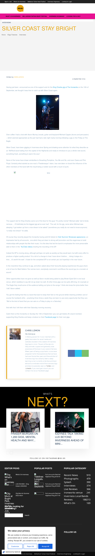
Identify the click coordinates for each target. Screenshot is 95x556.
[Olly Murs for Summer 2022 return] (9, 503)
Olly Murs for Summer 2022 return (22, 494)
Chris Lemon (19, 77)
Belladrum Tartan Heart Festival (36, 1)
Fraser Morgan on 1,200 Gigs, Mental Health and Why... (24, 437)
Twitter (48, 366)
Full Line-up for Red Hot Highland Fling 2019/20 (52, 485)
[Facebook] (71, 353)
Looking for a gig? (67, 1)
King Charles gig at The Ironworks (65, 87)
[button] (87, 16)
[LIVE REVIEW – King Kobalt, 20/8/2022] (9, 486)
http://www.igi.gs (30, 334)
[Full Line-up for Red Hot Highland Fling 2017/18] (39, 495)
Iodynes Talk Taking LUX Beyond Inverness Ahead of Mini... (69, 438)
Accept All (45, 546)
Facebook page (50, 317)
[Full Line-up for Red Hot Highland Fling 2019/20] (39, 486)
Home (4, 35)
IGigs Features (12, 35)
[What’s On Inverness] (9, 479)
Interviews (6, 22)
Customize (15, 546)
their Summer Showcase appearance (71, 237)
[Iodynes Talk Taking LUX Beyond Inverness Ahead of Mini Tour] (69, 422)
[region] (30, 539)
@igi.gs (61, 458)
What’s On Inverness (19, 1)
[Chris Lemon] (16, 352)
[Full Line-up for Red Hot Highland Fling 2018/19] (39, 480)
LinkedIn (28, 368)
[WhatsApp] (85, 353)
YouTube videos (26, 247)
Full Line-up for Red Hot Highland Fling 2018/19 (52, 475)
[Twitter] (26, 374)
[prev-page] (7, 452)
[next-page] (11, 452)
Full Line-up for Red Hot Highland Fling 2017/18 (52, 494)
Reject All (30, 546)
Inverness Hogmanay (54, 1)
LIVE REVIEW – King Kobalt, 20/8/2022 (22, 485)
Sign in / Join (8, 1)
